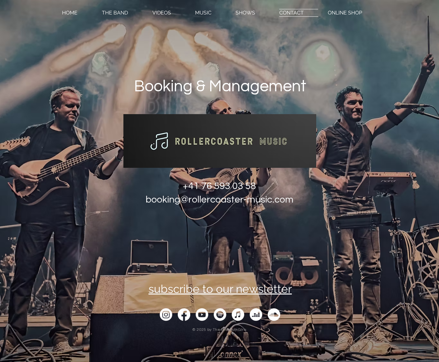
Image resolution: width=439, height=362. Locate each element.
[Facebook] (184, 314)
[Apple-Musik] (238, 314)
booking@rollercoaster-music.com (219, 199)
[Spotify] (220, 314)
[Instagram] (166, 314)
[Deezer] (256, 314)
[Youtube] (202, 314)
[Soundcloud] (274, 314)
